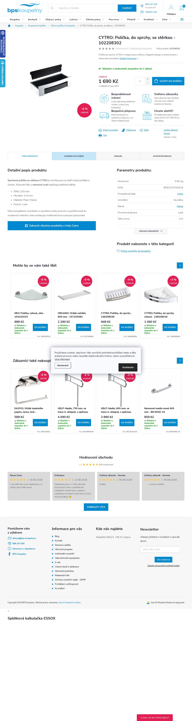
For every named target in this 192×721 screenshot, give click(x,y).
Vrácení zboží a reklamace (67, 566)
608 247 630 (18, 543)
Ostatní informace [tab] (162, 156)
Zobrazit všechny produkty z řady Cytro (53, 225)
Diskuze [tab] (118, 156)
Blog (57, 536)
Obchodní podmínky (64, 571)
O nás (57, 562)
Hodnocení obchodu (96, 457)
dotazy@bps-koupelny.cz (24, 538)
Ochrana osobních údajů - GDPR (70, 579)
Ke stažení (59, 588)
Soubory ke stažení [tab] (74, 156)
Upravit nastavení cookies (69, 602)
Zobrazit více (96, 507)
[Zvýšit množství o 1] (147, 79)
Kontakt (58, 540)
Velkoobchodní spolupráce (67, 558)
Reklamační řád (62, 575)
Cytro (180, 194)
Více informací (62, 359)
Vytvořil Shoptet (158, 602)
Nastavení (62, 365)
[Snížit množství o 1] (147, 83)
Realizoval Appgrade (175, 602)
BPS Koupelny (19, 554)
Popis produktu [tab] (30, 156)
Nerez (180, 206)
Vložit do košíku (171, 81)
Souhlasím (128, 367)
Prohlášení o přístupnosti (66, 584)
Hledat (127, 8)
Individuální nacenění (64, 553)
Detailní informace (128, 58)
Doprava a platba (63, 545)
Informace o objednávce (23, 548)
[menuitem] (17, 19)
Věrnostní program (63, 549)
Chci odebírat (163, 559)
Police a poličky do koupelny (136, 251)
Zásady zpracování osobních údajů (163, 565)
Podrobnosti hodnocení (141, 48)
